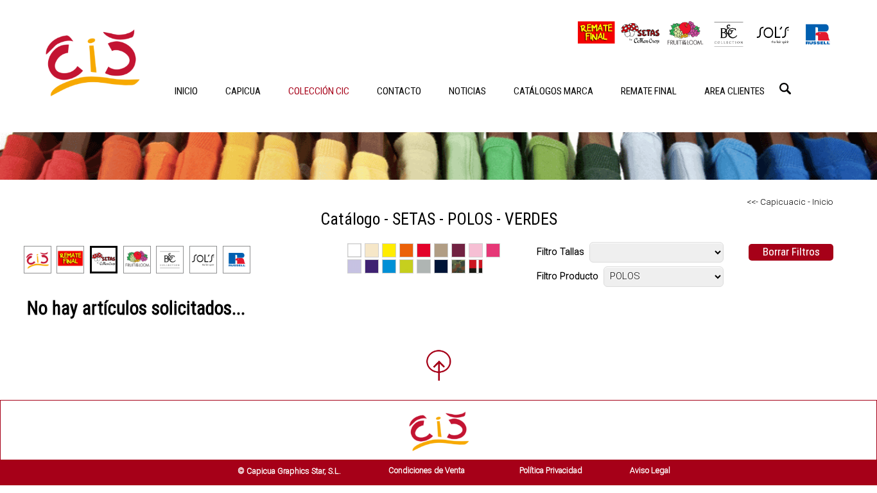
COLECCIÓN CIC (318, 91)
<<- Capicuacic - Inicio (790, 201)
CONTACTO (399, 91)
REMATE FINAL (649, 91)
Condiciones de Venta (426, 470)
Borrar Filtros (791, 251)
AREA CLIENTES (734, 91)
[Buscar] (785, 88)
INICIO (186, 91)
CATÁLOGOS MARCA (553, 91)
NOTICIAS (467, 91)
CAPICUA (243, 91)
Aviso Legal (650, 470)
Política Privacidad (550, 470)
